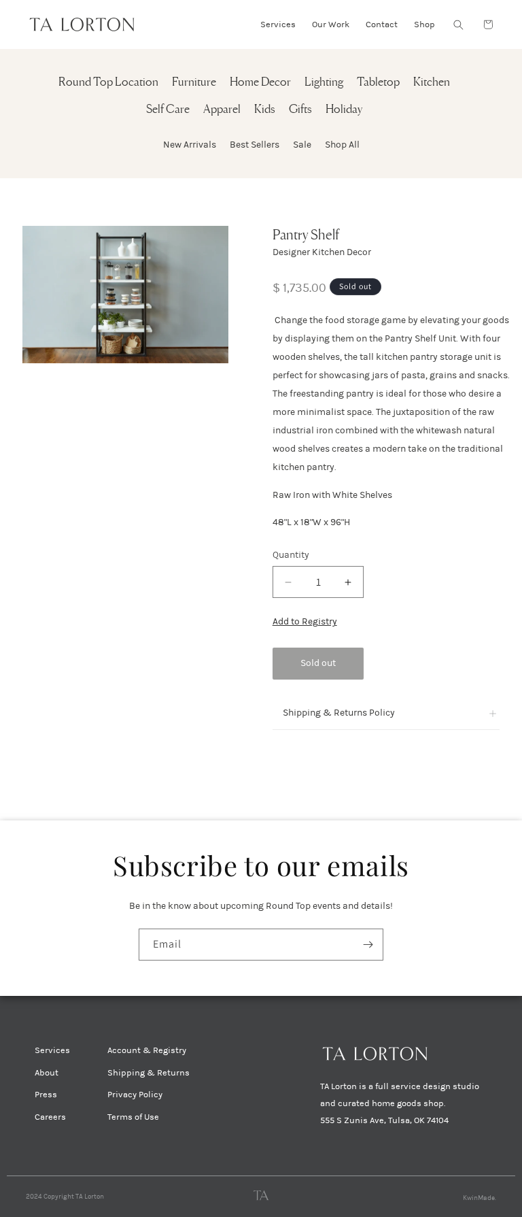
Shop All (342, 144)
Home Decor (260, 82)
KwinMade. (479, 1198)
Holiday (344, 110)
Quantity (291, 555)
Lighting (323, 82)
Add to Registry (305, 621)
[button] (458, 24)
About (46, 1073)
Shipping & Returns (148, 1073)
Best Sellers (254, 144)
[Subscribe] (368, 945)
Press (46, 1094)
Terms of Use (133, 1117)
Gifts (300, 110)
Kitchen (431, 82)
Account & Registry (146, 1050)
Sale (302, 144)
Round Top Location (108, 82)
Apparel (222, 110)
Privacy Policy (134, 1094)
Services (52, 1050)
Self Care (168, 110)
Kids (264, 110)
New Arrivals (189, 144)
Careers (50, 1117)
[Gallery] (125, 294)
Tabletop (378, 82)
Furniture (194, 82)
